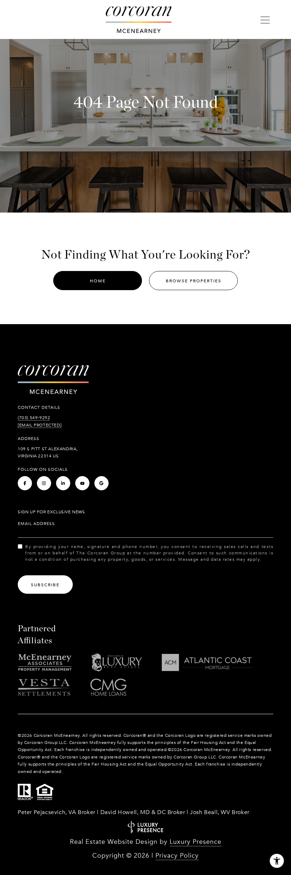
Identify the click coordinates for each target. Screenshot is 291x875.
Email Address (36, 523)
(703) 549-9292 (34, 417)
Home (98, 281)
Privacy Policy (177, 855)
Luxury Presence (195, 841)
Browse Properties (193, 281)
